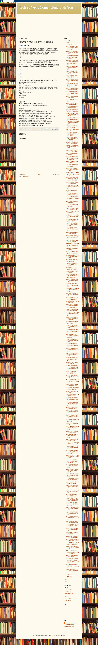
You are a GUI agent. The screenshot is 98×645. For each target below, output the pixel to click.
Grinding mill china (69, 593)
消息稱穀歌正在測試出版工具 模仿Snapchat (72, 432)
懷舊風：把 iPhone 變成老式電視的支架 (72, 212)
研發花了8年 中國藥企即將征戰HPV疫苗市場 (72, 388)
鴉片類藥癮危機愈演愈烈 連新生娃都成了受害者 (72, 522)
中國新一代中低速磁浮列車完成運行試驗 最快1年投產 (72, 224)
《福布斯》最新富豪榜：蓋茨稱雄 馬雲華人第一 (72, 194)
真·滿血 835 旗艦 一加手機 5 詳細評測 (72, 301)
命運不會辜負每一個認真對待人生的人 (72, 556)
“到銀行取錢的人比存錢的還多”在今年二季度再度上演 (72, 174)
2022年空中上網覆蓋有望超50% (72, 423)
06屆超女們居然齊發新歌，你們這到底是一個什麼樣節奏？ (72, 139)
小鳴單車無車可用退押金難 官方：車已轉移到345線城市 (72, 57)
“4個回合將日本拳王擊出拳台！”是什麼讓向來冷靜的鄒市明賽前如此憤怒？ (72, 367)
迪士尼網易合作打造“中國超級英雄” (72, 420)
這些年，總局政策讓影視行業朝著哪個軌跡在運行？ (72, 513)
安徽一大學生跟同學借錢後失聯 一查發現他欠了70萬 (72, 354)
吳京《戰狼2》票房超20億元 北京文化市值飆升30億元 (72, 428)
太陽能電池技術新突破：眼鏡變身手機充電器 (72, 103)
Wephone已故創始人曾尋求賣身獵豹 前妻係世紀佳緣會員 (72, 256)
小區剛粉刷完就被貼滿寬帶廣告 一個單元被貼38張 (72, 487)
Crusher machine (68, 589)
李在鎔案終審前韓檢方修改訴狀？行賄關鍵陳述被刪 (72, 466)
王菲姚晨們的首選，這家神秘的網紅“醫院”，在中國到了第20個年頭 (72, 179)
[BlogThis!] (53, 129)
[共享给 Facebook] (56, 129)
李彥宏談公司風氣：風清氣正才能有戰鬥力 (72, 241)
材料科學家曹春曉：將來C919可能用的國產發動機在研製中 (72, 48)
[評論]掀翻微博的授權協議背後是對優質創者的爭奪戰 (72, 123)
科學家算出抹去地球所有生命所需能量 (72, 97)
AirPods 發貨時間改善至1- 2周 (72, 100)
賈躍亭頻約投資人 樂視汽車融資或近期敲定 (72, 233)
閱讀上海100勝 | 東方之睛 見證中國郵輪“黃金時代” (72, 237)
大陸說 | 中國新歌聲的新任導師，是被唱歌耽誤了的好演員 (72, 319)
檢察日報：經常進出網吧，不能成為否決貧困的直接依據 (72, 461)
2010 (66, 581)
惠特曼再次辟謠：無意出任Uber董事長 (72, 76)
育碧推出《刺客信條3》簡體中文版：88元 (72, 395)
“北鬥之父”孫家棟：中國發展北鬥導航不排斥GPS (72, 359)
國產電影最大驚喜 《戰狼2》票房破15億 (72, 260)
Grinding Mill (68, 598)
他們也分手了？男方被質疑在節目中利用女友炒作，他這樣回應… (72, 306)
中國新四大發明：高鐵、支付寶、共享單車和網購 (72, 285)
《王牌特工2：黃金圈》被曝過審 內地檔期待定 (72, 543)
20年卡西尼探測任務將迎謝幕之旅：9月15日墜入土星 (72, 376)
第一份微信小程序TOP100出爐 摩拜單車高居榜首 (72, 118)
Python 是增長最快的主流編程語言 (72, 154)
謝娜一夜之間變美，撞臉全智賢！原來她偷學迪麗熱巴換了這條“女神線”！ (72, 62)
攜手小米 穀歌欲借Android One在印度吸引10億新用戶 (72, 381)
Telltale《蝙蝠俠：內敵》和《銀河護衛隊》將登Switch (72, 475)
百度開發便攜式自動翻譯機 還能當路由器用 (72, 107)
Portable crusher (68, 587)
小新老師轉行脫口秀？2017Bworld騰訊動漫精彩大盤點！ (72, 504)
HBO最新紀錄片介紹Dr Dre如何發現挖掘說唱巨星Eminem (72, 336)
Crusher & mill (68, 591)
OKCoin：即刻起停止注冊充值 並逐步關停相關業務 (72, 187)
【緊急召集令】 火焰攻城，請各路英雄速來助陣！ (72, 229)
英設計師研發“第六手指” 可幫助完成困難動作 (72, 298)
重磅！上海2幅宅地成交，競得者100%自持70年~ (72, 252)
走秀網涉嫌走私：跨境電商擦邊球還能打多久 (72, 385)
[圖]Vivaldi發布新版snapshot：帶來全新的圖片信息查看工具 (72, 552)
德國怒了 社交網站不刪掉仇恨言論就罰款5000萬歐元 (72, 280)
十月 (68, 42)
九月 (68, 44)
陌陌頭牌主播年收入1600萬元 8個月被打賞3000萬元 (72, 436)
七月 (68, 576)
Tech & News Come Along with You (46, 7)
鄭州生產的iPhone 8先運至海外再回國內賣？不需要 (72, 216)
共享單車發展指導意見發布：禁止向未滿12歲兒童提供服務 (72, 452)
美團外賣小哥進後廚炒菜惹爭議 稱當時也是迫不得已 (72, 350)
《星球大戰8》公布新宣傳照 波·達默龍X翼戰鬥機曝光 (72, 340)
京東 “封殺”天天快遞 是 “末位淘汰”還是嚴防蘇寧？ (72, 294)
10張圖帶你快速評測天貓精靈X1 (72, 391)
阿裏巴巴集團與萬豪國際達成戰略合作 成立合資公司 (72, 518)
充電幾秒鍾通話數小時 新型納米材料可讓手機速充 (72, 404)
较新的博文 (22, 174)
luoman (53, 635)
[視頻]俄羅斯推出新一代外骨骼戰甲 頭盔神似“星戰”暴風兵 (72, 290)
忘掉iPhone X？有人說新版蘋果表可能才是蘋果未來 (72, 314)
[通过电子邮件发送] (51, 129)
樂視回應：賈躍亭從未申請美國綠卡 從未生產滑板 (72, 68)
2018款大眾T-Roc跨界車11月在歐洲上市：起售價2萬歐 (72, 547)
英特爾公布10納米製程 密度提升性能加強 (72, 126)
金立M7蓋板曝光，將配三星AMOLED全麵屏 (72, 482)
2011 (66, 579)
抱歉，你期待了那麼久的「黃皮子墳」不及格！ (72, 150)
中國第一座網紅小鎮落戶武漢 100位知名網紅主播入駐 (72, 72)
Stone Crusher (68, 600)
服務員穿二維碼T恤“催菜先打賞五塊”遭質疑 (72, 209)
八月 (68, 574)
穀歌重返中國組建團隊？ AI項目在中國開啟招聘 (72, 110)
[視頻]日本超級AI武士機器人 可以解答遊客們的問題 (72, 245)
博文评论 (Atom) (26, 176)
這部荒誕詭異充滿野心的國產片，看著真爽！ (72, 220)
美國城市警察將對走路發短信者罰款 (72, 322)
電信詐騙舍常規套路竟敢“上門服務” (72, 205)
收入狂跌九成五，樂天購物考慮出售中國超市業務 (72, 447)
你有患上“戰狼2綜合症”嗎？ (72, 190)
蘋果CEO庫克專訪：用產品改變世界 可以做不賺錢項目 (72, 115)
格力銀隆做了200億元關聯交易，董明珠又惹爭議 (72, 536)
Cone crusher (68, 595)
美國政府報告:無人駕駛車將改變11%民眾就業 (72, 309)
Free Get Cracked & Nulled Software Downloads (71, 623)
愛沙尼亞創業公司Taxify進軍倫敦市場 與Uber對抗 (72, 540)
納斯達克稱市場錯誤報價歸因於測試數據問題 (72, 89)
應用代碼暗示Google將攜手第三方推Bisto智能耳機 (72, 80)
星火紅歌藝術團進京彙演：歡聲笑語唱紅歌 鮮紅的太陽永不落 (72, 276)
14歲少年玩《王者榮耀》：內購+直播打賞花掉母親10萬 (72, 198)
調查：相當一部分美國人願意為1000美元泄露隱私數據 (72, 169)
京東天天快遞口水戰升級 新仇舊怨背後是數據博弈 (72, 399)
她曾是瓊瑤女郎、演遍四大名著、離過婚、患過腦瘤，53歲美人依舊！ (72, 499)
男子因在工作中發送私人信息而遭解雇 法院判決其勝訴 (72, 327)
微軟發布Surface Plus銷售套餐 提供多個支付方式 (72, 182)
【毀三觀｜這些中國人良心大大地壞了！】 (72, 165)
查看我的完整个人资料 (69, 626)
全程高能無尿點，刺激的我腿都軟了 (72, 271)
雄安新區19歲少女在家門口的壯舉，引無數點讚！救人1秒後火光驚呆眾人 (72, 560)
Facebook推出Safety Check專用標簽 (72, 249)
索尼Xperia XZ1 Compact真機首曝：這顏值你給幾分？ (72, 491)
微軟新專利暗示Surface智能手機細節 (72, 162)
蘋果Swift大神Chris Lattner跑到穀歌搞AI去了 (72, 372)
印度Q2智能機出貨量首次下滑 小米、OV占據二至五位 (72, 566)
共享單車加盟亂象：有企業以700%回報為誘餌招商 (72, 331)
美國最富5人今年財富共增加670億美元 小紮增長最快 (72, 509)
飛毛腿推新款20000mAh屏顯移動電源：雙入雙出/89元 (72, 471)
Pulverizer (67, 597)
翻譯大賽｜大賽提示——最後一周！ (72, 130)
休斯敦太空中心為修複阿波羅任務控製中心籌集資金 (72, 52)
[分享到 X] (54, 129)
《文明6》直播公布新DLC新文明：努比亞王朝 (72, 479)
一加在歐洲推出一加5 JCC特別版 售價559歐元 (72, 525)
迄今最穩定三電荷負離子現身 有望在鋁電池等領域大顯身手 (72, 134)
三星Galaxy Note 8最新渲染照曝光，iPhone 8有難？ (72, 443)
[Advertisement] (49, 24)
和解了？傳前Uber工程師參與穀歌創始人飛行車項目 (72, 412)
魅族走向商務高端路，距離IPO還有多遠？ (72, 440)
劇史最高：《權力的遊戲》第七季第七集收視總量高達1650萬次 (72, 158)
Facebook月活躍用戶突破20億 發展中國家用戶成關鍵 (72, 147)
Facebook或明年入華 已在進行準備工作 (72, 363)
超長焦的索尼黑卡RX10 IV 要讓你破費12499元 (72, 407)
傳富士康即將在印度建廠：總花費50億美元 (71, 495)
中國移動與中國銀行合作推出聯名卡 (72, 202)
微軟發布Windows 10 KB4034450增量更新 (71, 268)
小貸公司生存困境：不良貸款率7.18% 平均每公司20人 (72, 85)
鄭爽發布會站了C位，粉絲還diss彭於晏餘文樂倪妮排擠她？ (72, 457)
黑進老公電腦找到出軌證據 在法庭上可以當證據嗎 (72, 416)
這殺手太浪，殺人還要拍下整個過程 (72, 533)
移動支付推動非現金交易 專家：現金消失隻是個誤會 (72, 93)
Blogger (58, 635)
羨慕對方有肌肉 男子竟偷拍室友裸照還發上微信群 (72, 345)
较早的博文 (56, 174)
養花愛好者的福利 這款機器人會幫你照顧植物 (72, 142)
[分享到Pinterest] (57, 129)
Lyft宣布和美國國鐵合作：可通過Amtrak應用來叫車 (72, 571)
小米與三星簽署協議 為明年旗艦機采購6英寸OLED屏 (72, 264)
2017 (66, 41)
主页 (39, 174)
